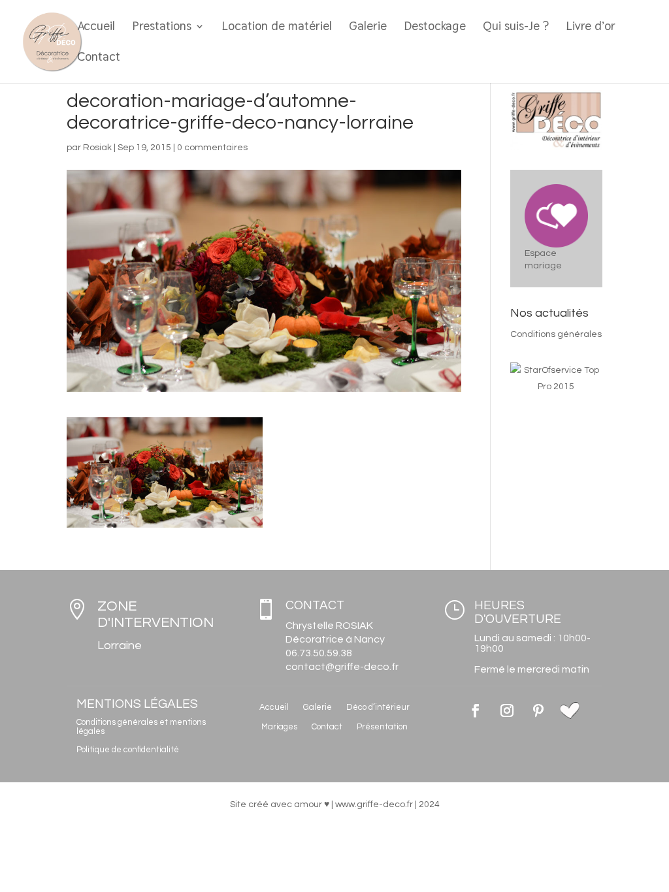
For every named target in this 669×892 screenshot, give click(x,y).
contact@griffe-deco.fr (342, 666)
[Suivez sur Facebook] (476, 710)
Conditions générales (556, 334)
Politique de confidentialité (127, 749)
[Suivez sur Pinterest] (538, 710)
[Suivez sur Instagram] (507, 710)
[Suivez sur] (570, 710)
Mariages (279, 726)
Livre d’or (590, 28)
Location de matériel (276, 28)
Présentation (382, 726)
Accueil (96, 28)
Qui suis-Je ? (516, 28)
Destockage (435, 28)
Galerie (368, 28)
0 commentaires (212, 147)
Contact (98, 58)
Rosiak (97, 147)
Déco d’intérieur (378, 707)
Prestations (161, 28)
